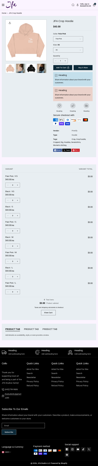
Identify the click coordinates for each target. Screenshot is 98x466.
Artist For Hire (33, 369)
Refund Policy (33, 385)
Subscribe (9, 432)
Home (4, 13)
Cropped (56, 142)
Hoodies (67, 142)
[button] (4, 5)
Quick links (33, 363)
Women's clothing (60, 145)
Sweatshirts (75, 142)
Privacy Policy (33, 381)
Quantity (56, 56)
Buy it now (83, 68)
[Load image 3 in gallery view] (31, 68)
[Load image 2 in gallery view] (20, 68)
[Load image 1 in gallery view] (10, 68)
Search (30, 373)
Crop (73, 139)
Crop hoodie (81, 139)
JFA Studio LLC (44, 463)
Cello (4, 363)
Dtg (62, 142)
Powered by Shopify (59, 463)
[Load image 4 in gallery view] (41, 68)
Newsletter (31, 377)
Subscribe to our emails (15, 409)
